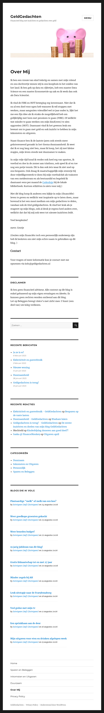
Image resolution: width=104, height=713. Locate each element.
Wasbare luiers (59, 419)
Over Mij (15, 690)
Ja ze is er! (18, 352)
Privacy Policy (17, 696)
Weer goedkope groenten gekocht (28, 516)
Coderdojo (47, 182)
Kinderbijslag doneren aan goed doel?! (47, 430)
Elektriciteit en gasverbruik (27, 360)
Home (13, 663)
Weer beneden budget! (22, 531)
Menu (88, 18)
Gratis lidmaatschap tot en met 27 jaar (31, 562)
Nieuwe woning (21, 367)
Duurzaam (18, 460)
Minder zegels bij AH (21, 577)
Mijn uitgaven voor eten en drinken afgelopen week (38, 638)
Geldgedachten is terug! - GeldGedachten (35, 423)
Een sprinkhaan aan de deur (25, 623)
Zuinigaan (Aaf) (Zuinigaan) (26, 504)
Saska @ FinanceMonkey (26, 434)
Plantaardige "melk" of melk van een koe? (33, 501)
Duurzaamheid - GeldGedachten (30, 419)
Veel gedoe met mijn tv (22, 608)
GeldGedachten (25, 16)
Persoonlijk (19, 468)
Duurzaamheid (21, 375)
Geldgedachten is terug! (26, 382)
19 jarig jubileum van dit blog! (26, 547)
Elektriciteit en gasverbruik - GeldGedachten (37, 411)
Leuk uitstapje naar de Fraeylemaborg (30, 592)
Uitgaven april (51, 434)
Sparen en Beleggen (24, 471)
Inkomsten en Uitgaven (26, 464)
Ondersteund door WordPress (53, 705)
